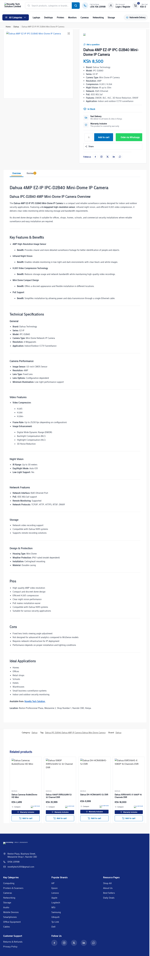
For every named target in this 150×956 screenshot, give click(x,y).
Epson (54, 887)
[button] (140, 5)
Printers (60, 17)
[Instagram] (101, 156)
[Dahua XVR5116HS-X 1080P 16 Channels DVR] (129, 773)
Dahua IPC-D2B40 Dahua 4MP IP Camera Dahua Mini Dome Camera (75, 732)
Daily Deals (108, 897)
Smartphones (10, 916)
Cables (6, 926)
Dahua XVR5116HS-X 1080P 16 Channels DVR (128, 795)
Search (76, 5)
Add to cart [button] (27, 818)
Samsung (56, 912)
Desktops (48, 17)
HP (52, 883)
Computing (8, 883)
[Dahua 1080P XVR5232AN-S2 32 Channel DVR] (60, 773)
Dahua (16, 26)
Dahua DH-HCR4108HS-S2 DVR (94, 794)
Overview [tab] (16, 173)
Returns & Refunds (12, 941)
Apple (54, 897)
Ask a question (93, 44)
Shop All (107, 883)
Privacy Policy (10, 946)
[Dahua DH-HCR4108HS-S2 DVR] (94, 773)
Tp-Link (55, 921)
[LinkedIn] (113, 156)
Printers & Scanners (13, 887)
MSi (53, 907)
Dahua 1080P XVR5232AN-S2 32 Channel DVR (59, 795)
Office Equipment (12, 921)
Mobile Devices (11, 912)
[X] (107, 156)
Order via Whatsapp (130, 137)
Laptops (36, 17)
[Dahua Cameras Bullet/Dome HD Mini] (26, 773)
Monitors (72, 17)
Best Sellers (109, 892)
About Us (107, 887)
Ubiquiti (55, 916)
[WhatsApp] (119, 156)
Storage (111, 17)
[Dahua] (87, 37)
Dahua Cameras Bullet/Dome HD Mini (24, 795)
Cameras (85, 17)
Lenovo (55, 892)
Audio (6, 907)
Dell (53, 926)
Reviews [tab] (31, 173)
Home (8, 26)
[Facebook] (95, 156)
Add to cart (103, 137)
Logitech (55, 902)
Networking (98, 17)
